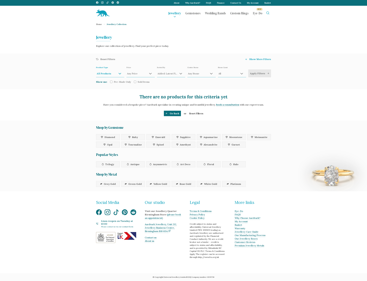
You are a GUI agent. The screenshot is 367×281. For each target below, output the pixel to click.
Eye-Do (257, 13)
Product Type (102, 67)
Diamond (110, 137)
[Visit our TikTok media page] (107, 2)
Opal (109, 144)
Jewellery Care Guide (246, 231)
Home (99, 24)
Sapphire (185, 137)
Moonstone (235, 137)
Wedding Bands (215, 13)
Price (128, 67)
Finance (221, 3)
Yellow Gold (160, 183)
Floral (210, 164)
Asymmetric (160, 164)
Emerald (160, 137)
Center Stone (192, 67)
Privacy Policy (197, 214)
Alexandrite (210, 144)
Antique (134, 164)
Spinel (160, 144)
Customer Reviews (245, 242)
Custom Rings (239, 13)
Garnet (236, 144)
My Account (253, 3)
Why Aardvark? (192, 3)
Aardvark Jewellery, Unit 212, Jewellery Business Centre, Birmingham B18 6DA (161, 228)
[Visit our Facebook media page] (97, 2)
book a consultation (227, 104)
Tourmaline (135, 144)
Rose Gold (185, 183)
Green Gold (135, 183)
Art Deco (185, 164)
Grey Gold (110, 183)
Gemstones (193, 13)
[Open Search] (267, 13)
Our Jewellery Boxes (246, 238)
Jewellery (174, 13)
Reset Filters (196, 113)
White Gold (210, 183)
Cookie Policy (197, 218)
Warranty (240, 228)
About (176, 3)
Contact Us (235, 3)
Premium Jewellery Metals (249, 245)
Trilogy (109, 164)
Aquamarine (211, 137)
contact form (127, 227)
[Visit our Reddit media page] (118, 2)
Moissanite (261, 137)
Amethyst (185, 144)
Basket (267, 3)
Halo (235, 164)
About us (149, 241)
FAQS (208, 3)
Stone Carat (223, 67)
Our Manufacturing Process (250, 235)
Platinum (235, 183)
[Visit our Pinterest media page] (113, 2)
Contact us (151, 237)
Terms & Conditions (201, 211)
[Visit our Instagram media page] (102, 2)
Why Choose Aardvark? (247, 218)
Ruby (135, 137)
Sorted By (161, 67)
